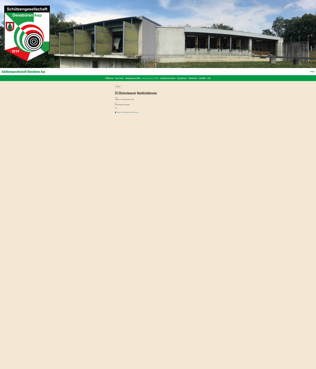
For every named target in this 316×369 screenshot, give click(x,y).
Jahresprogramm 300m (132, 78)
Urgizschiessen (182, 78)
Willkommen (109, 78)
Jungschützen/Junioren (167, 78)
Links (209, 78)
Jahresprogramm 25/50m (150, 78)
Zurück (118, 86)
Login (312, 71)
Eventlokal (202, 78)
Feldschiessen (192, 78)
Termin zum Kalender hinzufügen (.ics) (127, 112)
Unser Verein (119, 78)
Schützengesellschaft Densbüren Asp (23, 71)
